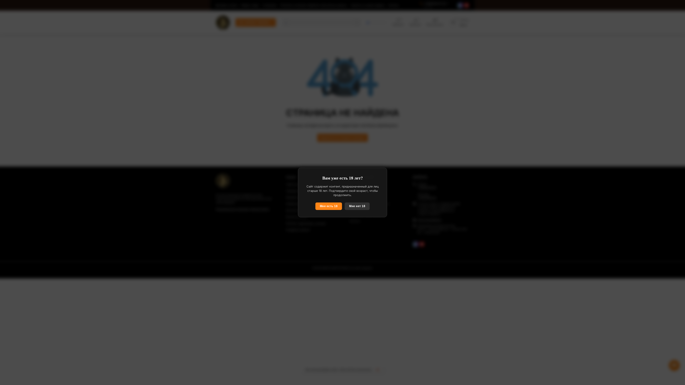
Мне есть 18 (329, 206)
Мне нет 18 (357, 206)
